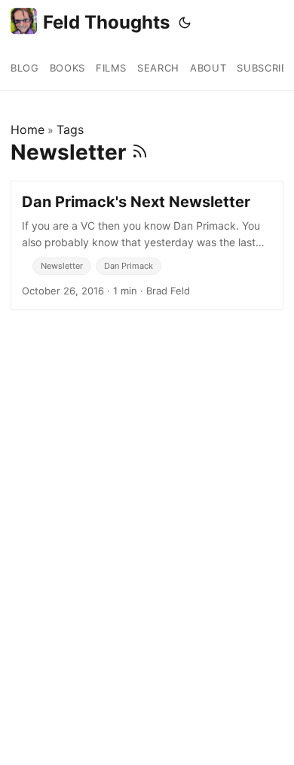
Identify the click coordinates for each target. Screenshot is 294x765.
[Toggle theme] (185, 22)
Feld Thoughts (106, 22)
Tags (70, 129)
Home (27, 129)
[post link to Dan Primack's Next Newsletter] (147, 245)
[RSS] (140, 152)
